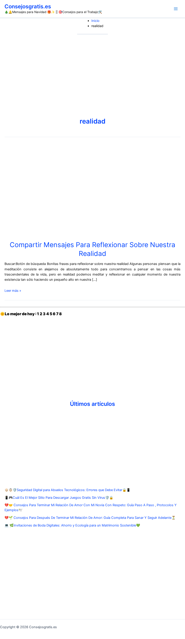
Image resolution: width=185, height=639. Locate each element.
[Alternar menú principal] (175, 9)
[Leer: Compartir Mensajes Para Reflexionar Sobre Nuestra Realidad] (50, 190)
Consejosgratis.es (28, 6)
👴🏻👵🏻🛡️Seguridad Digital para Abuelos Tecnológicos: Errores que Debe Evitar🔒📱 (67, 490)
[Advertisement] (92, 68)
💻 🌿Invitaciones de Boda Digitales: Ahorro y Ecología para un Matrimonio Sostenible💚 (72, 525)
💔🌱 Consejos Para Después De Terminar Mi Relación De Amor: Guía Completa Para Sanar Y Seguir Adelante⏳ (90, 518)
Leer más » (13, 291)
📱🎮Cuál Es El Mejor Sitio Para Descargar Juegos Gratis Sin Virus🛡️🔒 (59, 498)
